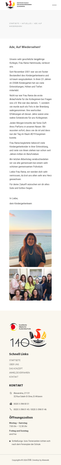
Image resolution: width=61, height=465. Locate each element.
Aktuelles (27, 23)
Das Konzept (16, 368)
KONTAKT (13, 377)
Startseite (14, 360)
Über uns (14, 364)
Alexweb (45, 460)
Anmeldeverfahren (19, 373)
